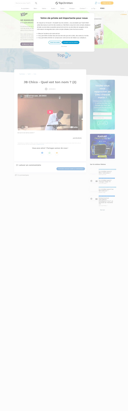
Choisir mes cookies (55, 42)
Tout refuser (64, 46)
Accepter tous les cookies (70, 42)
